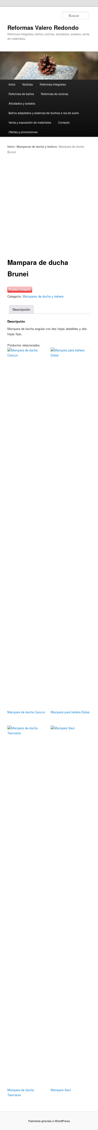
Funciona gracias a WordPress (49, 1121)
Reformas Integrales (53, 84)
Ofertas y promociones (23, 132)
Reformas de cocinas (54, 94)
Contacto (64, 122)
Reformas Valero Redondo (43, 27)
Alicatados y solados (22, 103)
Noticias (27, 84)
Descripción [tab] (21, 309)
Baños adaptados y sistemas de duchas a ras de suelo (44, 113)
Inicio (12, 84)
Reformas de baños (21, 94)
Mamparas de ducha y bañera (37, 146)
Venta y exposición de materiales (30, 122)
